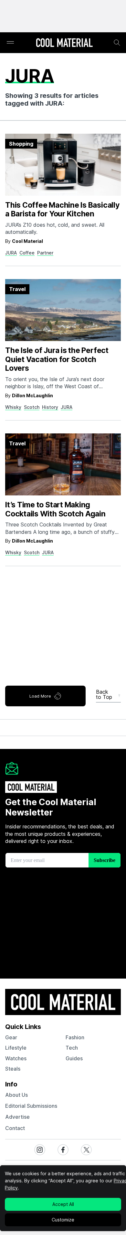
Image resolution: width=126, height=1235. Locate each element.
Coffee (27, 252)
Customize (63, 1219)
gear (11, 1037)
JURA (11, 252)
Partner (45, 252)
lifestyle (15, 1047)
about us (16, 1095)
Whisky (13, 407)
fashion (75, 1037)
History (50, 407)
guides (74, 1058)
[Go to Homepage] (64, 43)
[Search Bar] (117, 43)
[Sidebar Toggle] (10, 42)
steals (12, 1068)
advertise (17, 1117)
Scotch (31, 407)
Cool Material (27, 241)
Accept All (63, 1204)
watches (15, 1058)
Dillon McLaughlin (32, 395)
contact (15, 1128)
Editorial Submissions (31, 1106)
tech (72, 1047)
